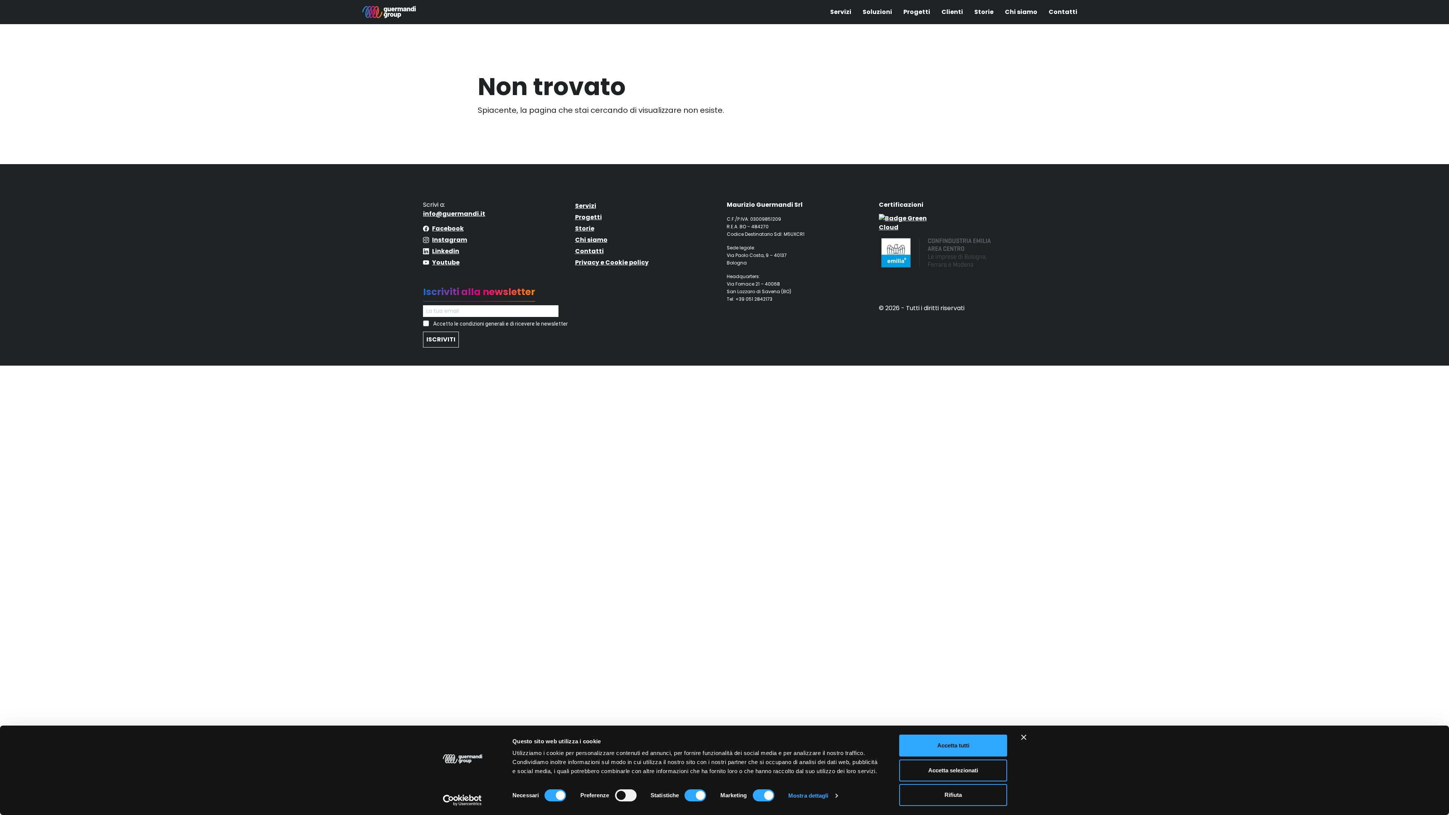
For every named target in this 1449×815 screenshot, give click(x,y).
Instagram (449, 239)
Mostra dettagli (808, 795)
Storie (984, 12)
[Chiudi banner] (1023, 737)
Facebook (448, 228)
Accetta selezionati (953, 770)
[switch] (626, 795)
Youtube (446, 262)
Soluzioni (877, 12)
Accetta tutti (953, 745)
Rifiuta (953, 795)
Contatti (1063, 12)
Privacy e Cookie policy (612, 262)
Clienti (952, 12)
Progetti (916, 12)
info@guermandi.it (454, 213)
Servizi (840, 12)
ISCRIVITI (440, 339)
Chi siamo (1021, 12)
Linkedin (445, 251)
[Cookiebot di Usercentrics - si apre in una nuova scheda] (462, 800)
